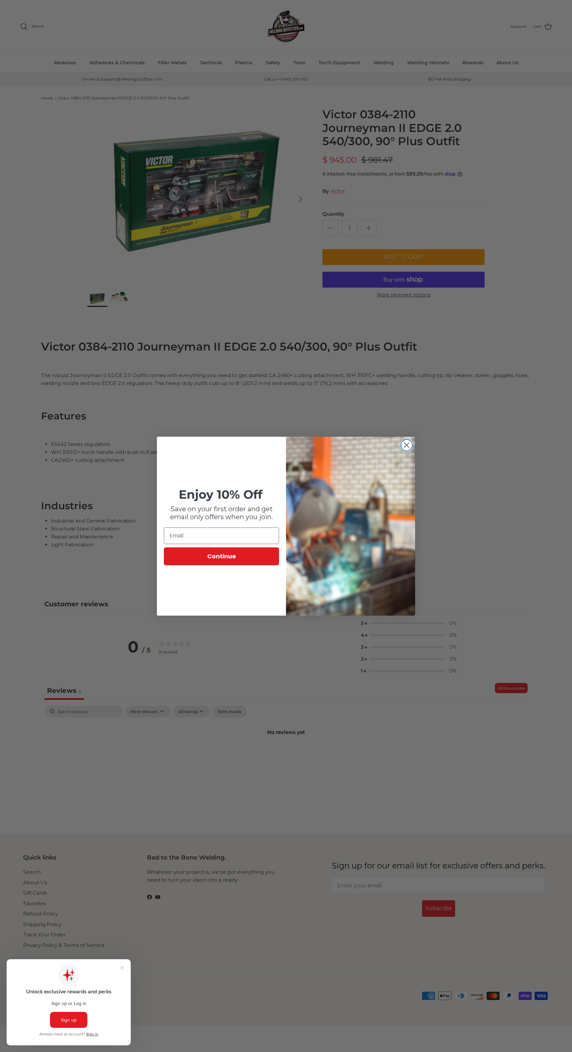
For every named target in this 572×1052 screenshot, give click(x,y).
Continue (221, 556)
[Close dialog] (406, 445)
